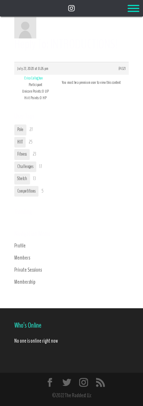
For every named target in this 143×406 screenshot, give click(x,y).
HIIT (20, 142)
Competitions (26, 191)
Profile (20, 245)
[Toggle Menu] (133, 8)
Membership (25, 282)
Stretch (22, 178)
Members (22, 257)
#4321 (122, 68)
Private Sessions (28, 269)
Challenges (25, 166)
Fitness (22, 154)
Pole (20, 129)
